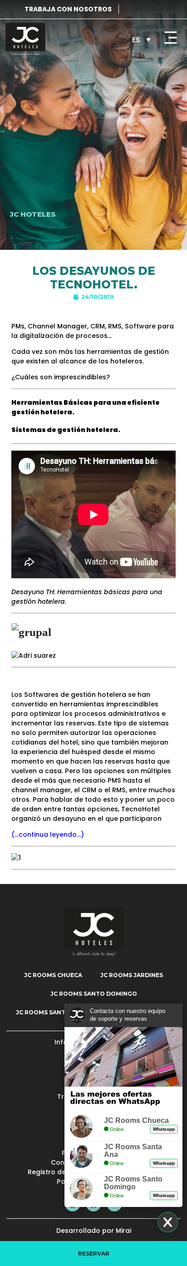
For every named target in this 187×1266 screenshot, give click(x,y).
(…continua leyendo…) (47, 834)
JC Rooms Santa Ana (50, 1012)
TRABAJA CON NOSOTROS (68, 9)
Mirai (123, 1230)
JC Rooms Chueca (53, 975)
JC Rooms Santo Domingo (93, 993)
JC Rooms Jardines (131, 975)
